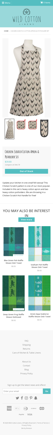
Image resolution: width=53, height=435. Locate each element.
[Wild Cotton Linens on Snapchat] (35, 398)
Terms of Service (43, 423)
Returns (26, 348)
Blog (26, 369)
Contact (26, 365)
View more (26, 219)
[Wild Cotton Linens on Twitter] (17, 398)
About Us (26, 361)
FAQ (26, 340)
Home (6, 31)
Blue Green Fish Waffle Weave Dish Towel (13, 261)
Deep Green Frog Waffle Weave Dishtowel (13, 315)
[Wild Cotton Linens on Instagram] (26, 398)
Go (46, 391)
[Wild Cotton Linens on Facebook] (22, 398)
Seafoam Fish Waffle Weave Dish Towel (39, 265)
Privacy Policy (26, 373)
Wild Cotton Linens (15, 423)
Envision (29, 428)
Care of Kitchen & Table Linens (26, 352)
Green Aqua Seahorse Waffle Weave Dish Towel (39, 315)
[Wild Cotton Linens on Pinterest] (31, 398)
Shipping (26, 344)
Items (47, 2)
